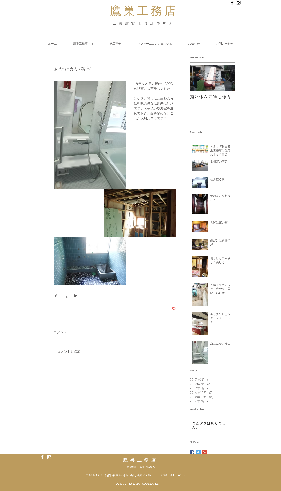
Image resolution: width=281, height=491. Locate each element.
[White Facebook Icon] (42, 457)
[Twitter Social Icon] (198, 452)
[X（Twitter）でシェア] (66, 296)
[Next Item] (228, 78)
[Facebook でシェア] (56, 296)
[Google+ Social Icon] (204, 452)
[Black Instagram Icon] (238, 2)
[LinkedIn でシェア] (76, 296)
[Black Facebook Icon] (232, 2)
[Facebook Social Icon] (192, 452)
